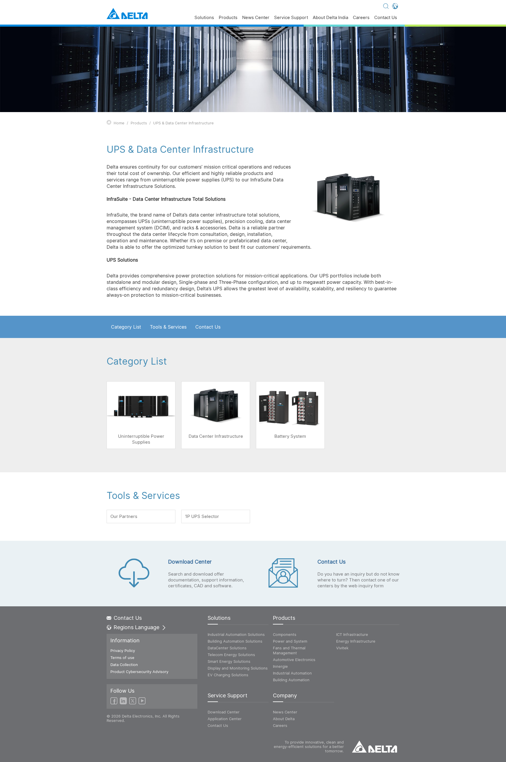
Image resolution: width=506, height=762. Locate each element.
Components (284, 634)
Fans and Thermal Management (289, 650)
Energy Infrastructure (355, 641)
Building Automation (291, 679)
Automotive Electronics (294, 659)
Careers (361, 17)
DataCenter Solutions (227, 648)
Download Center (224, 712)
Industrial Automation (292, 673)
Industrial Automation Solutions (236, 634)
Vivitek (342, 648)
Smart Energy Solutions (229, 661)
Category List (126, 327)
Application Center (225, 718)
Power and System (290, 641)
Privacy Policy (122, 650)
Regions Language (136, 627)
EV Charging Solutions (228, 674)
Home (119, 123)
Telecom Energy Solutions (231, 654)
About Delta (284, 718)
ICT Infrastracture (352, 634)
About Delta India (330, 17)
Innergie (280, 666)
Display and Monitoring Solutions (238, 668)
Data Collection (124, 664)
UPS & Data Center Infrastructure (183, 123)
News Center (255, 17)
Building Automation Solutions (235, 641)
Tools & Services (168, 327)
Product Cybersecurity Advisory (139, 671)
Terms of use (122, 657)
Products (228, 17)
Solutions (204, 17)
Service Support (291, 17)
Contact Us (385, 17)
